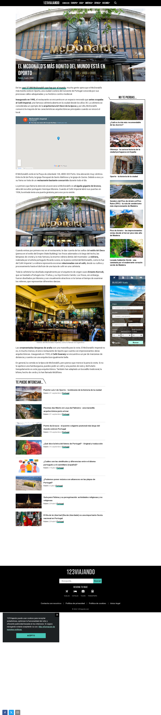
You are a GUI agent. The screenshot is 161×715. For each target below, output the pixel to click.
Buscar (97, 581)
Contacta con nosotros (51, 603)
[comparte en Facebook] (5, 712)
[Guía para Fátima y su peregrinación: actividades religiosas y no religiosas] (29, 501)
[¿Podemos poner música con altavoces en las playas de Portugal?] (29, 483)
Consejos (66, 3)
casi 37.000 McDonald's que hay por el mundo (44, 87)
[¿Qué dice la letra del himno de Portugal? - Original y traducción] (29, 448)
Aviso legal (115, 603)
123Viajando (51, 3)
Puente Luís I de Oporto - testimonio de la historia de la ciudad (72, 390)
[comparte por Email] (17, 712)
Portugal (65, 393)
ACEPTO (31, 635)
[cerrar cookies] (57, 615)
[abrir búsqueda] (115, 3)
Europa (74, 3)
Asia (81, 3)
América (88, 3)
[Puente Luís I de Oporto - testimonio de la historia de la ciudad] (29, 394)
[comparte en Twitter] (11, 712)
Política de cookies (97, 603)
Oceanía (105, 3)
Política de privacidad (75, 603)
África (97, 3)
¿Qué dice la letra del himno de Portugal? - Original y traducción (73, 443)
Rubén (20, 78)
